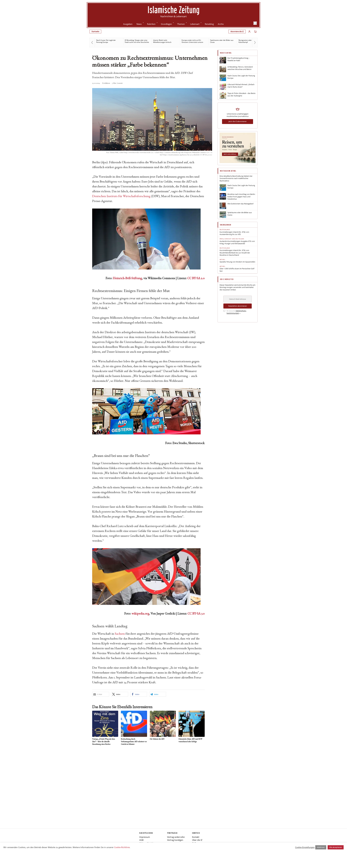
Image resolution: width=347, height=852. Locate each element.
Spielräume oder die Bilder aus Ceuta (193, 41)
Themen (181, 24)
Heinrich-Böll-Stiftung (127, 278)
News (139, 24)
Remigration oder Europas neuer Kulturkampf (222, 41)
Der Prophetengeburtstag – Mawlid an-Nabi (238, 59)
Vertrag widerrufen (176, 837)
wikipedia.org (140, 613)
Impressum (144, 837)
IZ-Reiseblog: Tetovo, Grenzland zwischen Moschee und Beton (240, 68)
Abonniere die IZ (237, 31)
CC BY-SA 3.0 (196, 613)
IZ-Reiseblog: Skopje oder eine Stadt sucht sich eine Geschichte (108, 41)
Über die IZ (197, 840)
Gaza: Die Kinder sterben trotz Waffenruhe (250, 41)
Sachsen (120, 634)
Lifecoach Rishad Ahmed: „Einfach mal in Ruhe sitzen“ (240, 85)
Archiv (221, 24)
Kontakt (195, 837)
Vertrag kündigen (175, 840)
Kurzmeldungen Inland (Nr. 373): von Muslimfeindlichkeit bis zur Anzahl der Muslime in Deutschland (235, 252)
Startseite (95, 31)
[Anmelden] (249, 31)
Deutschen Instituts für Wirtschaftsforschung (121, 196)
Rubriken (151, 24)
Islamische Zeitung (173, 9)
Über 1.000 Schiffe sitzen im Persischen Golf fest (237, 269)
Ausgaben (127, 24)
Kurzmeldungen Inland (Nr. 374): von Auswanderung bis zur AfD (234, 233)
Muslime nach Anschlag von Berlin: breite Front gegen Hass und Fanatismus (241, 196)
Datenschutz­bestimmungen (236, 311)
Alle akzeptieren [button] (335, 847)
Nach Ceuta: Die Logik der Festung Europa (241, 77)
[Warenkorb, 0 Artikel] (255, 31)
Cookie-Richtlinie (122, 847)
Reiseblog (209, 24)
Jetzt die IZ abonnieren (238, 121)
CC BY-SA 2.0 (196, 278)
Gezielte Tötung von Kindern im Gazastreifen (237, 262)
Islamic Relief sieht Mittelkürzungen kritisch (134, 41)
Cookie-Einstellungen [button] (305, 847)
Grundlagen (166, 24)
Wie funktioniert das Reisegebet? (240, 204)
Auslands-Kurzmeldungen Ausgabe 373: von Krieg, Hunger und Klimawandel (237, 242)
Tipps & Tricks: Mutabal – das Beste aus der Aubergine (241, 94)
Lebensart (194, 24)
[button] (255, 23)
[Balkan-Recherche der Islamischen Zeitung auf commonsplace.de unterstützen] (238, 162)
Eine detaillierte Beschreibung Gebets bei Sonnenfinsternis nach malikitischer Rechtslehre (236, 178)
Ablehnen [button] (321, 847)
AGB (141, 840)
